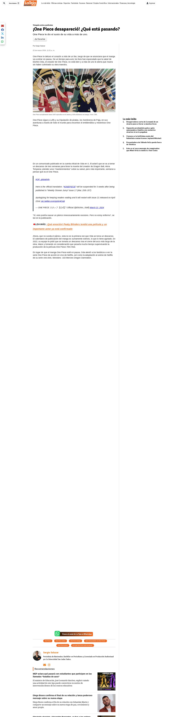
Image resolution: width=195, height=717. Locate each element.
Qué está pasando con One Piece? (95, 641)
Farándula (74, 3)
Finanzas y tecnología (127, 3)
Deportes (67, 3)
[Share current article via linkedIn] (2, 37)
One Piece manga (75, 641)
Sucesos (82, 3)
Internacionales (113, 3)
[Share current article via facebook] (2, 29)
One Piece (48, 641)
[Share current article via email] (2, 25)
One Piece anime (60, 641)
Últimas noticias (57, 3)
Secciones (13, 3)
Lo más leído (45, 3)
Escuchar (41, 39)
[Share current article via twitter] (2, 33)
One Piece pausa (63, 645)
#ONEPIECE (69, 187)
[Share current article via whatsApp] (2, 41)
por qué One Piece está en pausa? (82, 645)
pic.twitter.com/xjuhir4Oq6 (53, 201)
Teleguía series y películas (43, 25)
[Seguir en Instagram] (49, 664)
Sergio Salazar (40, 46)
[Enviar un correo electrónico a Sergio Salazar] (44, 664)
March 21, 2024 (97, 207)
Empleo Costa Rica (100, 3)
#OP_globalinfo (43, 179)
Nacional (89, 3)
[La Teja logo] (30, 3)
